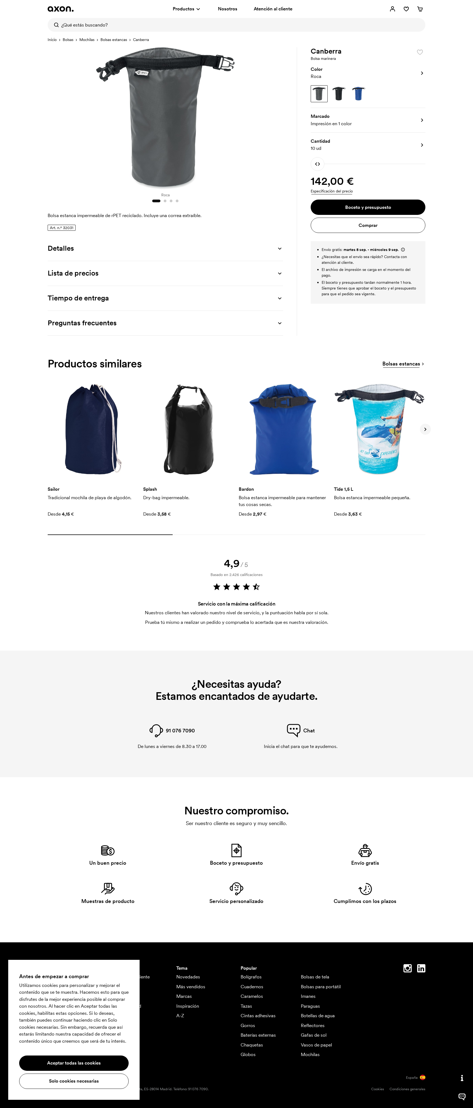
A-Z (180, 1016)
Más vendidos (190, 987)
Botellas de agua (318, 1016)
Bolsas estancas (113, 39)
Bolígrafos (251, 977)
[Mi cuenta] (392, 9)
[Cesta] (419, 9)
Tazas (246, 1006)
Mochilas (86, 39)
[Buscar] (54, 25)
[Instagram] (407, 969)
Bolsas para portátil (321, 987)
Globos (248, 1054)
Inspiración (187, 1006)
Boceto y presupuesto (368, 207)
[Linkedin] (421, 969)
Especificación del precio (332, 191)
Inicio (52, 39)
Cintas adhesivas (258, 1016)
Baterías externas (258, 1035)
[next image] (277, 117)
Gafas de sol (314, 1035)
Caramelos (252, 996)
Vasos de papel (316, 1045)
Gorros (248, 1025)
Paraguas (310, 1006)
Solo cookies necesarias (74, 1081)
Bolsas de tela (315, 977)
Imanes (308, 996)
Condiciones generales (407, 1089)
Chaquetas (252, 1045)
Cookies (377, 1089)
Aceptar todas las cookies (74, 1063)
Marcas (184, 996)
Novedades (188, 977)
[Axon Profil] (61, 9)
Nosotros (227, 9)
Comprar (368, 225)
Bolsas (68, 39)
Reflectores (313, 1025)
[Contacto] (462, 1078)
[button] (368, 73)
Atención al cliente (273, 9)
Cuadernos (252, 987)
